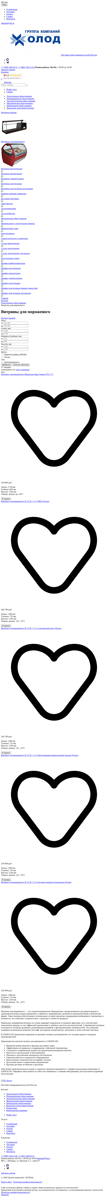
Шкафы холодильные (10, 283)
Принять (5, 1195)
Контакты (10, 19)
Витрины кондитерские (11, 169)
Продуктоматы (7, 233)
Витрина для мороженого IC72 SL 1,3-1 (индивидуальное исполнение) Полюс (36, 882)
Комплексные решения (16, 1110)
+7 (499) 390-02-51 (9, 67)
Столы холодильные (10, 248)
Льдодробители (8, 213)
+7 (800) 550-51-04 (26, 67)
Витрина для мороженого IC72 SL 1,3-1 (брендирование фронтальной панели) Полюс (39, 755)
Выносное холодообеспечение (20, 108)
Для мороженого (11, 362)
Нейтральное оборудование (19, 106)
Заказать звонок (8, 1173)
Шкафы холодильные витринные (16, 293)
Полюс (7, 357)
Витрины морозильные (11, 174)
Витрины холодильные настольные (17, 189)
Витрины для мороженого (13, 141)
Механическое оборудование (19, 103)
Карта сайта (6, 1182)
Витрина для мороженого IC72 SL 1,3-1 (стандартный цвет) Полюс (31, 628)
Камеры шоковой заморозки (13, 194)
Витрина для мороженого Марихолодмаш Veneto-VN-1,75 (27, 374)
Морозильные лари (9, 228)
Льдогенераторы (8, 208)
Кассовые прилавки (10, 198)
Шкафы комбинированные (13, 263)
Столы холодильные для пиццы (15, 253)
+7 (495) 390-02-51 (26, 1156)
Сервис (9, 16)
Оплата (9, 14)
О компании (11, 9)
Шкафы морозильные (10, 273)
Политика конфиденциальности (27, 1182)
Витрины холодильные (11, 184)
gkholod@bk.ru (7, 23)
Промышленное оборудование (20, 99)
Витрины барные (9, 112)
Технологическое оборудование (20, 101)
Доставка (10, 12)
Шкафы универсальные (11, 278)
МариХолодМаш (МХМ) (15, 354)
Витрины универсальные (12, 179)
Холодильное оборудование (19, 96)
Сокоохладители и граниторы (14, 238)
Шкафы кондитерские (11, 268)
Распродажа (11, 1108)
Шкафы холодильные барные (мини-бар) (19, 288)
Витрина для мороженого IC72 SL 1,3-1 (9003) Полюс (25, 501)
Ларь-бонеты (7, 203)
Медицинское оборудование (13, 218)
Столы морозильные (10, 243)
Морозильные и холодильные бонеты (18, 223)
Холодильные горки (10, 258)
